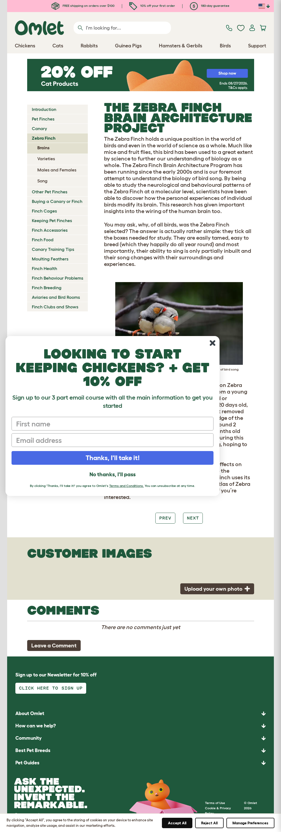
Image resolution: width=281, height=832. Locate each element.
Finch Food (43, 239)
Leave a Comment (54, 645)
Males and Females (56, 169)
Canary (39, 128)
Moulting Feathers (50, 258)
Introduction (44, 109)
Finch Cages (44, 210)
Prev (165, 518)
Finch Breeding (46, 287)
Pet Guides (27, 762)
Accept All (177, 823)
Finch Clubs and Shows (55, 306)
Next (193, 518)
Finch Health (44, 268)
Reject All (209, 823)
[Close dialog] (212, 343)
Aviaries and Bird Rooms (56, 297)
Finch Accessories (50, 230)
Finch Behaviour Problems (57, 278)
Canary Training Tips (53, 249)
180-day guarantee (214, 5)
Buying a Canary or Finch (57, 201)
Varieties (46, 158)
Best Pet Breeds (32, 750)
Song (42, 180)
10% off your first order (157, 5)
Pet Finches (43, 118)
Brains (43, 147)
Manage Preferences (250, 823)
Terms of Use (215, 803)
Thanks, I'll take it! (113, 457)
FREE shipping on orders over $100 (88, 5)
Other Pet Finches (49, 191)
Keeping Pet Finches (52, 220)
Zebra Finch (43, 138)
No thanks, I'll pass (112, 474)
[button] (140, 763)
